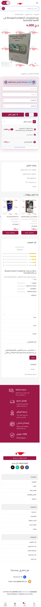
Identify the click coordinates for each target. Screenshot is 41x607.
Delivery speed (31, 292)
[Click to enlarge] (35, 63)
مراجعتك (33, 295)
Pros (34, 317)
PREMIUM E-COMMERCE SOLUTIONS (22, 592)
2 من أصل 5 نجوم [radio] (22, 283)
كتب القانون (28, 14)
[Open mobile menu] (37, 3)
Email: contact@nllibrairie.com (17, 581)
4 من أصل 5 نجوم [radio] (19, 283)
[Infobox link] (20, 392)
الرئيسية (36, 14)
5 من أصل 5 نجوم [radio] (18, 283)
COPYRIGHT (12, 591)
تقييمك (33, 283)
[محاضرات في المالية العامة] (29, 207)
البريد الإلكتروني (31, 342)
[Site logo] (19, 2)
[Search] (3, 8)
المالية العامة (19, 14)
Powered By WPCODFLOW (19, 147)
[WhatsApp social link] (17, 467)
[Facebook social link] (27, 467)
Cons (34, 325)
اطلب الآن (12, 114)
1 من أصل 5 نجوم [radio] (24, 283)
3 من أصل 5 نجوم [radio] (21, 283)
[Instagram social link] (22, 467)
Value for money (31, 286)
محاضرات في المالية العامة (29, 216)
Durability (33, 289)
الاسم (34, 334)
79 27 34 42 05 (17, 577)
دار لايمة (26, 219)
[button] (29, 232)
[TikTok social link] (13, 467)
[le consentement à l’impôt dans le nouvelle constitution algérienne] (10, 207)
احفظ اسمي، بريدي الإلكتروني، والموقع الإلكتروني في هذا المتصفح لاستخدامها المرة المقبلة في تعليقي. (20, 351)
